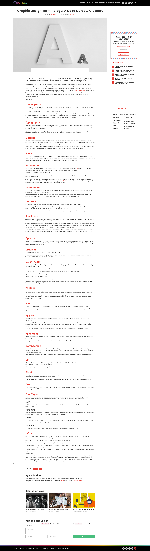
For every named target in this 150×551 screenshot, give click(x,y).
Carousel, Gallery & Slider (117, 118)
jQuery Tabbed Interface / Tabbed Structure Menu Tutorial (124, 82)
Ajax (114, 112)
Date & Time (116, 122)
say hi (62, 480)
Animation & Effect (118, 114)
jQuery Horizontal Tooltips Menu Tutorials (124, 67)
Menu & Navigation (131, 114)
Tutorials (90, 2)
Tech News (38, 548)
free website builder (80, 90)
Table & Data (129, 125)
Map (127, 112)
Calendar (115, 116)
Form (114, 125)
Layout (115, 129)
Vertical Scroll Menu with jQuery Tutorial (124, 78)
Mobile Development (129, 116)
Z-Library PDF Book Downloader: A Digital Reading (124, 74)
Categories (82, 2)
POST (83, 536)
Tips (40, 469)
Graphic (35, 469)
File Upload (116, 123)
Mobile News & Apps (99, 2)
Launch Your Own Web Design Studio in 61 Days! (34, 510)
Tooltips (128, 128)
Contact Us (53, 548)
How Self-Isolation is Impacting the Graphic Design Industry (83, 510)
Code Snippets (110, 2)
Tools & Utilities (130, 126)
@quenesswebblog (77, 480)
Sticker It (64, 181)
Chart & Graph (117, 120)
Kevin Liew (52, 14)
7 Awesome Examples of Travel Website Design (58, 510)
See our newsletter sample (123, 46)
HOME (15, 548)
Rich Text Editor (130, 121)
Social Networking (130, 123)
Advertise (117, 2)
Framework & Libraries (116, 127)
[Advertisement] (60, 71)
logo (77, 168)
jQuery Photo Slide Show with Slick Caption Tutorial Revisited (124, 71)
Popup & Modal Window (129, 119)
